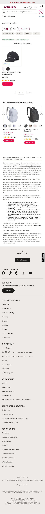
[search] (4, 11)
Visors (9, 212)
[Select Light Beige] (9, 125)
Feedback (43, 257)
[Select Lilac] (14, 125)
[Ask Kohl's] (41, 12)
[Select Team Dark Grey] (26, 125)
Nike (39, 225)
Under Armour (7, 227)
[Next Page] (26, 93)
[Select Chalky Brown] (30, 125)
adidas (35, 225)
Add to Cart (7, 84)
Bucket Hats (11, 205)
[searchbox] (19, 12)
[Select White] (3, 69)
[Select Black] (8, 69)
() (13, 80)
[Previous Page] (15, 93)
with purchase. (22, 2)
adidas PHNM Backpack (12, 129)
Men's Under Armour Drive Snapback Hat (11, 73)
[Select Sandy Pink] (35, 125)
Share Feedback (22, 260)
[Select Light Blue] (5, 125)
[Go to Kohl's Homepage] (10, 7)
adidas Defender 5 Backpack (31, 130)
